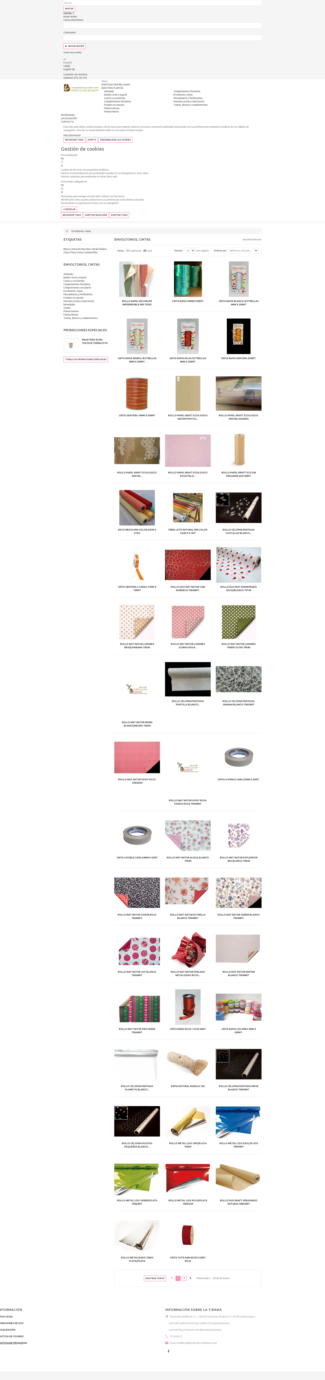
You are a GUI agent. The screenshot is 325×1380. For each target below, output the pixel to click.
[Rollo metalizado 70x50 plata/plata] (137, 1235)
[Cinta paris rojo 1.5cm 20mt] (188, 1007)
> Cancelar (69, 209)
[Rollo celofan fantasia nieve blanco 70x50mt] (239, 1064)
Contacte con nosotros (75, 74)
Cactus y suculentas (114, 98)
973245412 (176, 1336)
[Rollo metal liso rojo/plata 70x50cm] (188, 1178)
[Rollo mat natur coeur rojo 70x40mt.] (137, 892)
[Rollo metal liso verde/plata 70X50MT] (137, 1178)
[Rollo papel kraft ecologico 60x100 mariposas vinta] (137, 450)
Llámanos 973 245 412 (75, 77)
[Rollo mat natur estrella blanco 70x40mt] (188, 892)
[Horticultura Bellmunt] (81, 88)
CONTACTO (67, 121)
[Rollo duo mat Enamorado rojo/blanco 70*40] (239, 565)
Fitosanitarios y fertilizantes (188, 98)
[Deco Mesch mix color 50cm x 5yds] (137, 507)
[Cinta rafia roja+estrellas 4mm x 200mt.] (188, 336)
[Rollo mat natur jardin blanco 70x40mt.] (239, 892)
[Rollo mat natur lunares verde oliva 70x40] (239, 622)
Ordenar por (220, 250)
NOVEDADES (68, 115)
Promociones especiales (85, 330)
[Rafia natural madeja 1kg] (188, 1064)
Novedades (69, 304)
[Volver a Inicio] (67, 231)
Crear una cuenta (72, 52)
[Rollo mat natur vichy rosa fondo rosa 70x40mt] (188, 768)
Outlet (66, 308)
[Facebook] (168, 1351)
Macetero (86, 249)
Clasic (66, 252)
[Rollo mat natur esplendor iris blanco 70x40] (239, 835)
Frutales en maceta (114, 104)
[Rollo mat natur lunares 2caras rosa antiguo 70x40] (188, 622)
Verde (95, 249)
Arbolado (109, 91)
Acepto (92, 140)
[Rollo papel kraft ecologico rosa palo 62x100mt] (188, 450)
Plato (73, 252)
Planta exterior (112, 108)
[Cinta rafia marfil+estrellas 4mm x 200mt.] (137, 336)
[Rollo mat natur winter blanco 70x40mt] (239, 950)
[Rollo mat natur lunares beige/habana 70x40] (137, 622)
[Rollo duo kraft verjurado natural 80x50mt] (239, 1178)
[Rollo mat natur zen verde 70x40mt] (137, 1007)
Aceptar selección (96, 215)
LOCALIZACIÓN (69, 118)
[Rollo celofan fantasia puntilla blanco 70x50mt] (188, 679)
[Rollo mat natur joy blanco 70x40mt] (137, 950)
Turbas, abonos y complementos (191, 104)
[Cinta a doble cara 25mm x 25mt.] (239, 757)
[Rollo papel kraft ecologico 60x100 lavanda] (239, 393)
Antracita (76, 249)
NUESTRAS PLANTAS (112, 88)
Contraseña (69, 32)
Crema (79, 252)
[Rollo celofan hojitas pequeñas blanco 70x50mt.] (137, 1121)
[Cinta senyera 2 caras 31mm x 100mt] (137, 565)
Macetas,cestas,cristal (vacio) (189, 101)
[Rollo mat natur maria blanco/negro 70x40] (137, 689)
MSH (20, 1343)
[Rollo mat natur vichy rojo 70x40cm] (137, 757)
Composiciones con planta (77, 287)
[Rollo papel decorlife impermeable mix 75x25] (137, 279)
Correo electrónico (73, 20)
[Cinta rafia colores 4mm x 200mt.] (239, 1007)
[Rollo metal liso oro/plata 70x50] (188, 1121)
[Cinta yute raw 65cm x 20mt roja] (188, 1235)
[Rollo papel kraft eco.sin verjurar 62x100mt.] (239, 450)
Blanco (67, 249)
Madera (103, 249)
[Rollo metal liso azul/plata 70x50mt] (239, 1121)
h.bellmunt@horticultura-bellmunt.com (196, 1343)
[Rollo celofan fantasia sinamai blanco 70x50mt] (239, 679)
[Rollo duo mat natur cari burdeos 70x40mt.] (188, 565)
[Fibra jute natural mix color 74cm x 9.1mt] (188, 507)
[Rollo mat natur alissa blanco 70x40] (188, 835)
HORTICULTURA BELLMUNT (116, 84)
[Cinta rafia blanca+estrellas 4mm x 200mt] (239, 279)
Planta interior (111, 111)
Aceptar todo (119, 215)
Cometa (87, 252)
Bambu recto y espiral (115, 94)
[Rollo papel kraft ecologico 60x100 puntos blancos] (188, 393)
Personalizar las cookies (115, 140)
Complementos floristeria (117, 101)
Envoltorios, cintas (183, 94)
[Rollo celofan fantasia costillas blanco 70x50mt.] (239, 507)
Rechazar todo (74, 140)
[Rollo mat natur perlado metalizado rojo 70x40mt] (188, 950)
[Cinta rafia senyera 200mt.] (239, 336)
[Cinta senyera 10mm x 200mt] (137, 393)
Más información (72, 135)
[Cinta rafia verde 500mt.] (188, 279)
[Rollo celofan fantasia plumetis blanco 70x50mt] (137, 1064)
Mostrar (178, 250)
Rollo (95, 252)
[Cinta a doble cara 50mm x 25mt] (137, 835)
